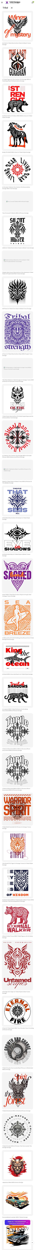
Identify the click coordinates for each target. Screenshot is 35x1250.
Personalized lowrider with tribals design (15, 1217)
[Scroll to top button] (32, 1242)
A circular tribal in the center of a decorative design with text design (16, 187)
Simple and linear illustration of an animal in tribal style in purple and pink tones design (17, 273)
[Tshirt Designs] (14, 2)
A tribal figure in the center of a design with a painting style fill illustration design (16, 80)
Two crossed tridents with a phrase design (15, 213)
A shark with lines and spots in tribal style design (17, 674)
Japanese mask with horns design (12, 1182)
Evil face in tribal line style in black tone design (16, 308)
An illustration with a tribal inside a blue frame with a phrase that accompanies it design (18, 900)
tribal (5, 7)
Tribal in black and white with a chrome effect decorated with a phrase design (16, 749)
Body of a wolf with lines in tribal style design (16, 152)
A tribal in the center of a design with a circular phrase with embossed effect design (17, 456)
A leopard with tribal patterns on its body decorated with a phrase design (15, 709)
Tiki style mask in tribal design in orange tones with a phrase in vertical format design (18, 380)
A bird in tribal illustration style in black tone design (18, 248)
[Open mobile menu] (2, 2)
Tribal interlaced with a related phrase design (16, 1111)
